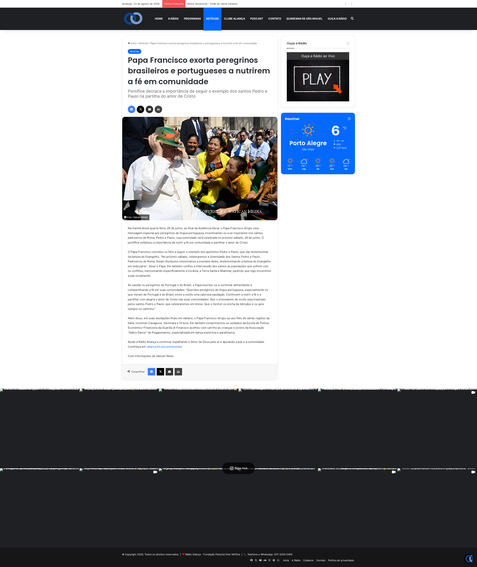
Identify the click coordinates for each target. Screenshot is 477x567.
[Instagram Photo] (40, 428)
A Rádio (173, 18)
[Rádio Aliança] (133, 18)
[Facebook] (131, 109)
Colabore (308, 560)
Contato (274, 18)
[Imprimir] (158, 109)
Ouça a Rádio (337, 18)
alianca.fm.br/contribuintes (164, 346)
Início (133, 43)
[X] (140, 109)
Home (159, 18)
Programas (192, 18)
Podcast (256, 18)
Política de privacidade (341, 560)
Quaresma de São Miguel (304, 18)
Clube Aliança (234, 18)
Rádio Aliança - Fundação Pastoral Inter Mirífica (212, 554)
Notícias (212, 18)
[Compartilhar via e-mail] (149, 109)
